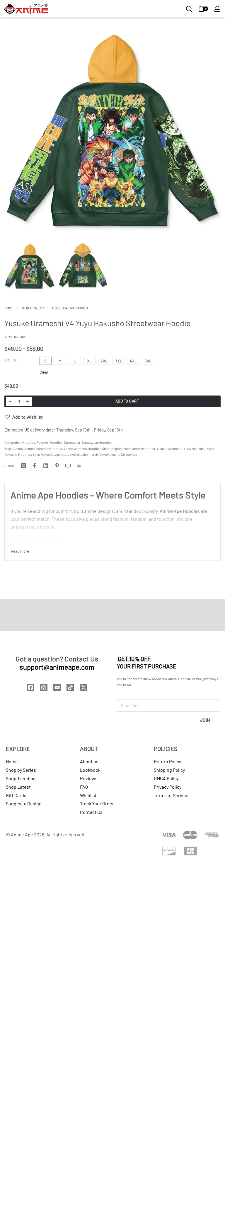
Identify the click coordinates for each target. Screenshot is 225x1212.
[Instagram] (43, 687)
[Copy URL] (79, 465)
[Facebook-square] (30, 687)
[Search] (189, 9)
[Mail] (68, 465)
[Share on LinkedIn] (45, 465)
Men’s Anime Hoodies (139, 448)
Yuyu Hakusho (194, 448)
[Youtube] (57, 687)
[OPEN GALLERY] (112, 130)
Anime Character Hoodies (43, 448)
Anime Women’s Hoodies (82, 448)
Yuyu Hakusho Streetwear (118, 454)
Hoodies (28, 442)
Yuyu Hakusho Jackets (49, 454)
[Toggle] (20, 551)
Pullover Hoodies (49, 442)
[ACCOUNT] (217, 9)
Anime (18, 448)
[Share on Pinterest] (56, 465)
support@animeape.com (57, 667)
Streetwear (33, 308)
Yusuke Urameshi (169, 448)
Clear (44, 372)
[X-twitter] (83, 687)
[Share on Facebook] (34, 465)
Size (7, 360)
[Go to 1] (29, 266)
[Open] (59, 9)
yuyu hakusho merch (83, 454)
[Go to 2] (83, 266)
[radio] (45, 361)
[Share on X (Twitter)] (23, 465)
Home (8, 308)
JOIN (205, 720)
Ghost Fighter (112, 448)
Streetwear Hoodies (70, 308)
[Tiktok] (70, 687)
